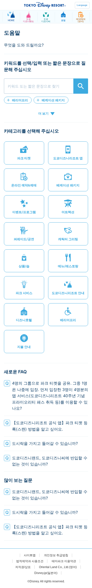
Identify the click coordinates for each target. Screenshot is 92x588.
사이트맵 (30, 555)
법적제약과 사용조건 (29, 561)
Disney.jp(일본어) (45, 573)
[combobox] (46, 86)
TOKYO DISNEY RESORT (45, 5)
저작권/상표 (23, 567)
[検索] (80, 86)
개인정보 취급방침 (56, 555)
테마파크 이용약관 (64, 561)
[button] (18, 100)
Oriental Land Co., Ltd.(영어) (58, 567)
